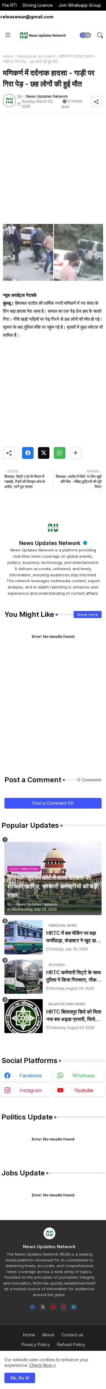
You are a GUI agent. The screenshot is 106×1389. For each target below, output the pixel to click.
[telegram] (73, 1307)
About (48, 1335)
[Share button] (75, 453)
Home (8, 56)
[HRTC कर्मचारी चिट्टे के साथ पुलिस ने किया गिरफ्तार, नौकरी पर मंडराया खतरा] (23, 977)
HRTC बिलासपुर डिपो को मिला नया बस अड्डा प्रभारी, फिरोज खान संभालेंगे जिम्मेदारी (73, 1016)
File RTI (9, 5)
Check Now (40, 1365)
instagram (30, 1090)
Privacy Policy (35, 1344)
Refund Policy (71, 1344)
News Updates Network (50, 543)
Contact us (72, 1335)
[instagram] (63, 1307)
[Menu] (8, 35)
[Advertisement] (53, 170)
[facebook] (32, 1307)
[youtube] (53, 1307)
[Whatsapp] (59, 453)
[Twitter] (43, 453)
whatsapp (83, 1075)
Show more (87, 614)
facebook (30, 1075)
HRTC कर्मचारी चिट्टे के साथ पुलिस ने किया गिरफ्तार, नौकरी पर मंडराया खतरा (73, 976)
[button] (85, 35)
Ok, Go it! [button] (19, 1377)
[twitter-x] (43, 1307)
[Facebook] (28, 453)
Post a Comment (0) (53, 803)
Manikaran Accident (36, 56)
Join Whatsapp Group (80, 5)
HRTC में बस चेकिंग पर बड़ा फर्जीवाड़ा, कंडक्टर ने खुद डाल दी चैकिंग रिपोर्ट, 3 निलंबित (72, 937)
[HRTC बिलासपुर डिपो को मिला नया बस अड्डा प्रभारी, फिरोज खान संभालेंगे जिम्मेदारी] (23, 1016)
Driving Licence (38, 5)
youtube (83, 1090)
